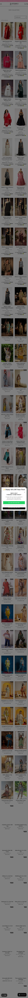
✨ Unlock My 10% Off (14, 508)
